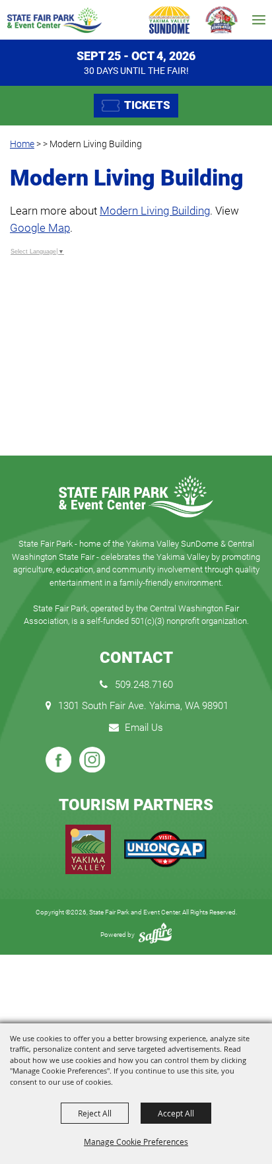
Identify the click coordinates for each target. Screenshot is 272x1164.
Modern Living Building (155, 210)
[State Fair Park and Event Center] (54, 20)
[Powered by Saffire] (155, 934)
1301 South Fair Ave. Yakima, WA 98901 (143, 706)
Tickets (147, 105)
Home (22, 144)
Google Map (40, 227)
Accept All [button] (176, 1113)
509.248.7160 (144, 685)
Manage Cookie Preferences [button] (136, 1141)
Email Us (144, 728)
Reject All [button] (95, 1113)
